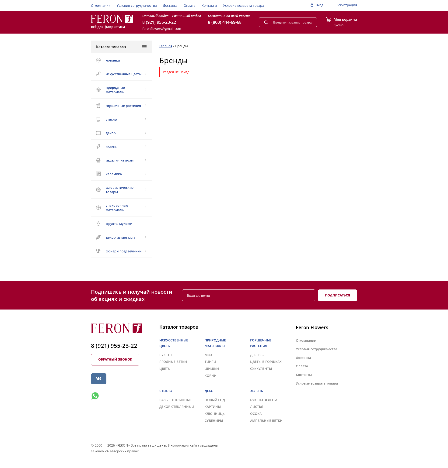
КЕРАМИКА (114, 174)
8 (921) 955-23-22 (159, 22)
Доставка (170, 5)
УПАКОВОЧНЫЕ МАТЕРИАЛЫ (117, 207)
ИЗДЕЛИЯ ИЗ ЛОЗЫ (119, 160)
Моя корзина (345, 19)
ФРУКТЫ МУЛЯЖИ (119, 223)
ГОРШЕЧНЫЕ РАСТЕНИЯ (123, 105)
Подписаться (337, 295)
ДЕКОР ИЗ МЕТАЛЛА (120, 237)
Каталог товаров (111, 46)
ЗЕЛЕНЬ (111, 147)
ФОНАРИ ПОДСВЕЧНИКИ (123, 251)
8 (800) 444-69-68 (225, 22)
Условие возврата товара (243, 5)
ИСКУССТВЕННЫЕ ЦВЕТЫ (123, 74)
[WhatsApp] (95, 396)
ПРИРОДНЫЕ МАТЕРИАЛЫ (115, 89)
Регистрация (346, 5)
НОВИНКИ (113, 60)
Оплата (190, 5)
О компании (101, 5)
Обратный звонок (115, 359)
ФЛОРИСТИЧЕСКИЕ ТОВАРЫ (119, 189)
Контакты (209, 5)
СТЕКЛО (111, 119)
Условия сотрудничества (137, 5)
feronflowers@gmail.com (161, 28)
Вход (319, 5)
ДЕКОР (111, 133)
